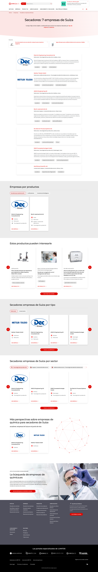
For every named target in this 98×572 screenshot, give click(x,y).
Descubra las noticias (14, 506)
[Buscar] (51, 4)
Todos (23, 3)
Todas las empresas (49, 349)
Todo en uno (26, 537)
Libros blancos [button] (34, 9)
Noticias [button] (11, 9)
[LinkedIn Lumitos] (87, 564)
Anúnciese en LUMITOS (15, 560)
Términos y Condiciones (22, 564)
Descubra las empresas (28, 506)
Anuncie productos (40, 512)
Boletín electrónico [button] (61, 9)
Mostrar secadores (49, 293)
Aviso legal (12, 564)
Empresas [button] (17, 9)
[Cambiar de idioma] (86, 9)
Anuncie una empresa (28, 512)
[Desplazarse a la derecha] (86, 367)
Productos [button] (25, 9)
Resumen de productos (41, 514)
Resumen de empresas (28, 514)
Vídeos (11, 534)
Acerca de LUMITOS (26, 560)
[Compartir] (83, 9)
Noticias (25, 530)
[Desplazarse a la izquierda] (84, 367)
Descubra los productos (41, 506)
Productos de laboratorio (42, 508)
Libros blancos (26, 535)
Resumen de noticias (14, 512)
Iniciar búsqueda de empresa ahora (22, 491)
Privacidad (32, 564)
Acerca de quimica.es (37, 560)
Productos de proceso (41, 510)
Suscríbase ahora (76, 514)
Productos (25, 532)
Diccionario (12, 532)
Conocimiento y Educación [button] (47, 9)
